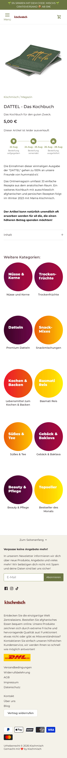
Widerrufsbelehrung (17, 672)
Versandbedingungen (18, 667)
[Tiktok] (17, 588)
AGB (7, 677)
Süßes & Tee (18, 454)
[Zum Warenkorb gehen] (59, 17)
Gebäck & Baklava (48, 454)
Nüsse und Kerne (18, 294)
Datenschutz (12, 687)
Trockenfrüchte (48, 294)
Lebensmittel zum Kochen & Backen (18, 403)
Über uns (9, 701)
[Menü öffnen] (7, 14)
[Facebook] (6, 588)
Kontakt (9, 696)
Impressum (11, 682)
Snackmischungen (48, 347)
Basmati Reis (48, 401)
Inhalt (8, 235)
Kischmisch (11, 97)
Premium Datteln (18, 347)
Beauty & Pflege (18, 507)
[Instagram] (11, 588)
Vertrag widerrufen (21, 713)
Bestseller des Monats (48, 509)
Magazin (26, 97)
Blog (7, 706)
